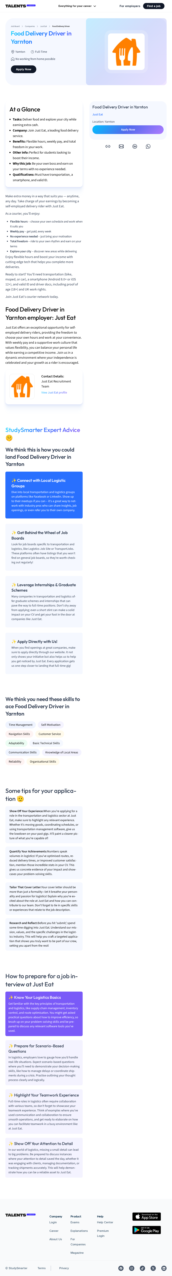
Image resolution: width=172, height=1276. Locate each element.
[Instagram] (131, 1268)
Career (53, 1231)
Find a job (154, 6)
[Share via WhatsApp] (148, 146)
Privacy (64, 1268)
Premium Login (103, 1233)
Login (53, 1222)
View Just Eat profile (54, 392)
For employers (130, 6)
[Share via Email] (121, 146)
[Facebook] (121, 1268)
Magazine (77, 1253)
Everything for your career (75, 6)
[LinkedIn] (164, 1268)
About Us (55, 1239)
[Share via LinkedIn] (134, 146)
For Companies (78, 1241)
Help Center (105, 1222)
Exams (75, 1222)
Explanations (79, 1231)
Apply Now (23, 69)
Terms (41, 1268)
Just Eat (97, 114)
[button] (108, 146)
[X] (153, 1268)
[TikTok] (142, 1268)
